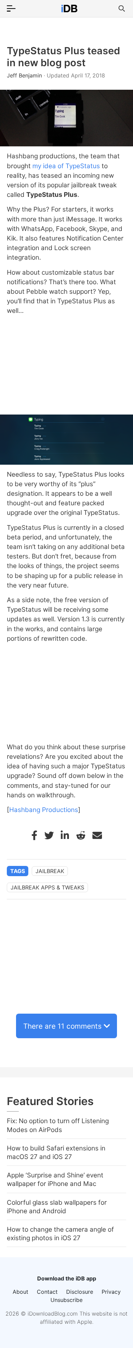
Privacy (111, 1291)
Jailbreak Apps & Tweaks (47, 887)
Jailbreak (49, 871)
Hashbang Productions (43, 810)
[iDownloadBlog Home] (69, 8)
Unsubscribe (66, 1299)
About (20, 1291)
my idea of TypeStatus (65, 166)
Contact (47, 1291)
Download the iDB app (66, 1278)
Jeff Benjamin (25, 75)
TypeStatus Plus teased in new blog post (63, 57)
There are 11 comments (62, 1026)
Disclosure (79, 1291)
